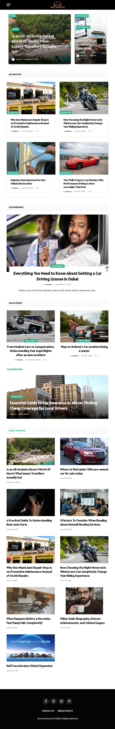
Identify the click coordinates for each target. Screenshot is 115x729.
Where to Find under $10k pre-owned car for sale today (84, 471)
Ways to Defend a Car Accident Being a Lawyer (84, 349)
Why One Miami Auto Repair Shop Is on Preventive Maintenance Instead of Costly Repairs (30, 123)
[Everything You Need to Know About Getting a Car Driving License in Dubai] (57, 243)
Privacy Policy (65, 711)
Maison (19, 59)
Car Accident (30, 341)
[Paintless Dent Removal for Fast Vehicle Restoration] (31, 158)
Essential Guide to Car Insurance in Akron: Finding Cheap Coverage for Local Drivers (53, 405)
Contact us (48, 711)
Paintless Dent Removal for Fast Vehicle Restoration (28, 181)
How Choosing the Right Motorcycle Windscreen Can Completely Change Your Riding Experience (82, 123)
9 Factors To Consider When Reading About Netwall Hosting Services (83, 522)
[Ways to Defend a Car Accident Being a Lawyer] (84, 326)
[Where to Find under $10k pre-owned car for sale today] (84, 451)
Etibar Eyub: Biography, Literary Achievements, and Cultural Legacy (82, 621)
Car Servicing (16, 397)
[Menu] (8, 4)
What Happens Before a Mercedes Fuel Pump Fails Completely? (28, 621)
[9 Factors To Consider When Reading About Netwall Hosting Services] (84, 502)
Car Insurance (81, 16)
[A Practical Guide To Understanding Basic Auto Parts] (31, 502)
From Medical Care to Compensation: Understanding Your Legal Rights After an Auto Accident (30, 351)
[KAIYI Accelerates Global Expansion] (31, 647)
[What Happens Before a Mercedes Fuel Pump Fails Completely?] (31, 600)
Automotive (13, 113)
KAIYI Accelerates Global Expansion (30, 666)
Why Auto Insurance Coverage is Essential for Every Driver (84, 40)
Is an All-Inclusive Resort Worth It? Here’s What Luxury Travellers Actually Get (34, 44)
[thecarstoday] (57, 5)
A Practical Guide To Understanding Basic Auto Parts (29, 522)
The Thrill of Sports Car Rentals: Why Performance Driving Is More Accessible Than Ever (83, 183)
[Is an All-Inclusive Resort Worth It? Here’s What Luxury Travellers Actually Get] (31, 451)
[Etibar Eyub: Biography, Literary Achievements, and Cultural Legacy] (84, 600)
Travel (12, 16)
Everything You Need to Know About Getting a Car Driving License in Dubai (57, 276)
